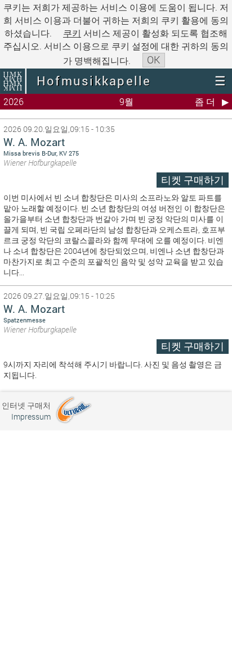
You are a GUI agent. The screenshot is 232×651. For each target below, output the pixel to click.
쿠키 (72, 33)
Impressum (31, 416)
